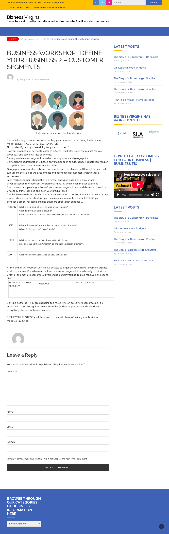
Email (10, 426)
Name (11, 411)
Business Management (54, 2)
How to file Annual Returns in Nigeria (134, 99)
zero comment (42, 80)
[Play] (118, 194)
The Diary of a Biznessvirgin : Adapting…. (136, 89)
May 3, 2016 (24, 80)
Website (11, 441)
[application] (138, 184)
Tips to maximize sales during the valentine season (70, 39)
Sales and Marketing (17, 2)
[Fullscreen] (157, 194)
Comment (12, 371)
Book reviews (35, 2)
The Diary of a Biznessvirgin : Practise (134, 78)
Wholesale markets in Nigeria (130, 67)
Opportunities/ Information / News (49, 7)
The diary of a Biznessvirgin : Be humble (136, 57)
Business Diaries (15, 7)
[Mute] (152, 194)
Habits (27, 7)
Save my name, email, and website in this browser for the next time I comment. (47, 459)
